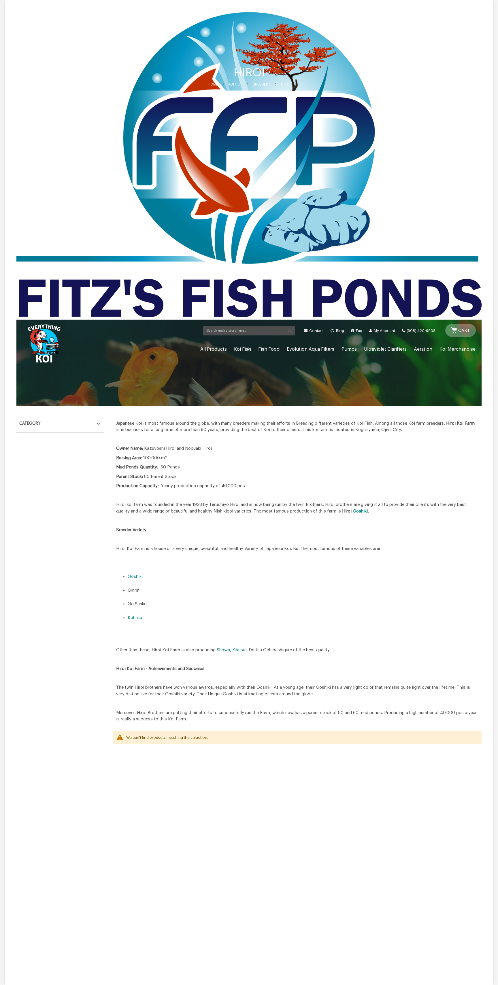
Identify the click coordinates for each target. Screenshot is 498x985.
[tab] (60, 422)
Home (213, 84)
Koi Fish (235, 84)
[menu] (267, 349)
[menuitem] (213, 349)
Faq (358, 331)
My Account (384, 331)
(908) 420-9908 (420, 331)
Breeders (262, 84)
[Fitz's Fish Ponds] (44, 343)
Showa (223, 650)
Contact (316, 331)
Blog (339, 331)
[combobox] (249, 330)
